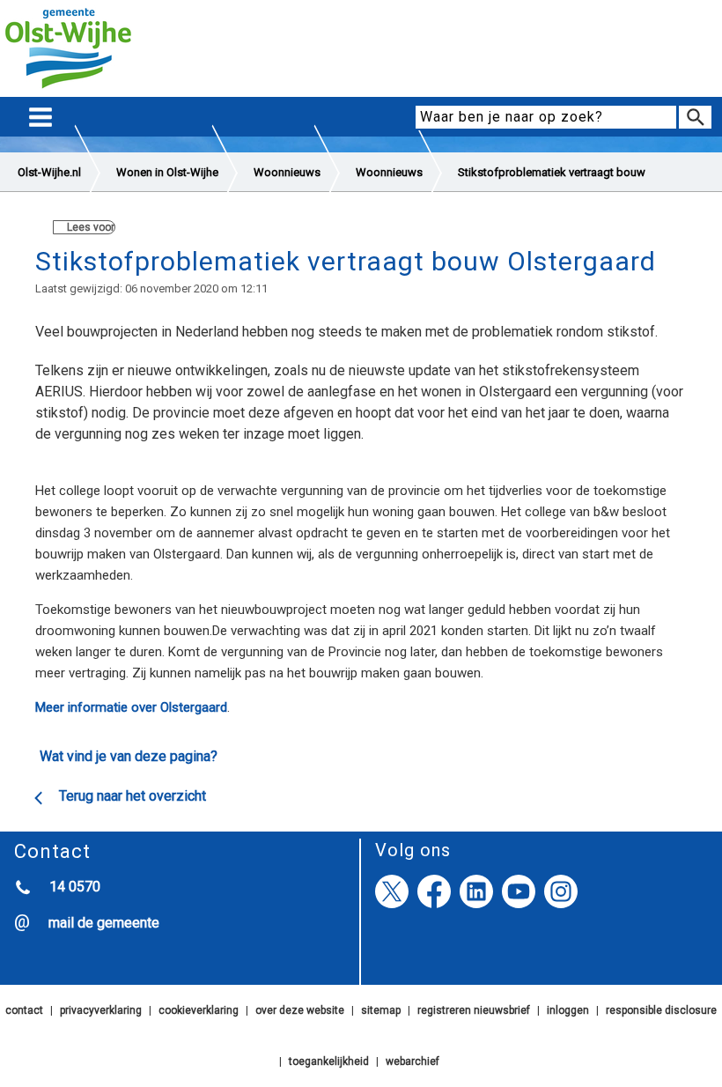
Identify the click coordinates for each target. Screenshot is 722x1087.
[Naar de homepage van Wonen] (68, 89)
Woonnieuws (287, 172)
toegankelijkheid (329, 1061)
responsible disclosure (661, 1010)
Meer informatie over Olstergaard (131, 707)
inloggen (568, 1010)
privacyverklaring (101, 1010)
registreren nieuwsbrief (473, 1010)
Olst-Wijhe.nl (49, 172)
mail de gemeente (103, 922)
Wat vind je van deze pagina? (128, 756)
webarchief (412, 1061)
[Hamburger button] (40, 117)
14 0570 (74, 886)
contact (24, 1010)
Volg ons (413, 850)
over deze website (299, 1010)
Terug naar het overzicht (132, 796)
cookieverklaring (198, 1010)
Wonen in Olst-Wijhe (167, 172)
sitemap (381, 1010)
